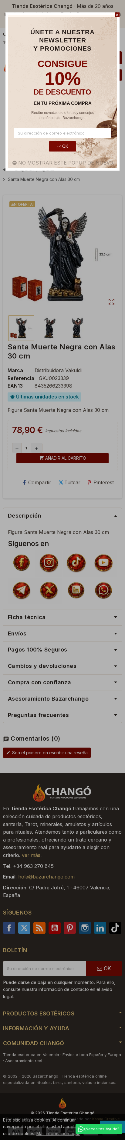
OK (64, 146)
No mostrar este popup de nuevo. (66, 163)
